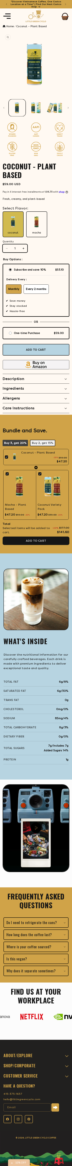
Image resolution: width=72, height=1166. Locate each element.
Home (9, 26)
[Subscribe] (55, 1107)
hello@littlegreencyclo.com (21, 1099)
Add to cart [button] (36, 540)
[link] (14, 457)
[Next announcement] (65, 4)
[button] (7, 16)
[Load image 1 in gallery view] (17, 107)
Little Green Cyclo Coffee (40, 1138)
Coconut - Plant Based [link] (38, 452)
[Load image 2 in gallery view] (36, 107)
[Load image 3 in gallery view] (54, 107)
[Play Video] (36, 828)
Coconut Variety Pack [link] (50, 507)
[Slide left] (4, 108)
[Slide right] (68, 108)
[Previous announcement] (6, 4)
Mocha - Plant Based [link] (15, 507)
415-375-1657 (12, 1093)
